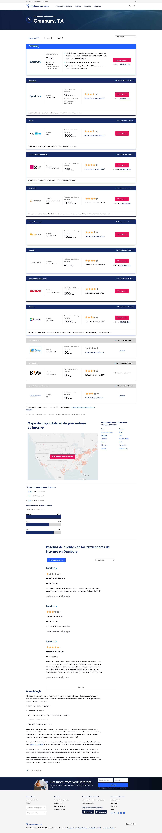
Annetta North (124, 438)
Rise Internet (33, 363)
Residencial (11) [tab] (33, 38)
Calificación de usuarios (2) (94, 398)
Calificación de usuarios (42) (94, 236)
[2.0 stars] (88, 94)
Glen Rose (104, 445)
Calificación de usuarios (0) (94, 352)
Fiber (29, 500)
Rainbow (104, 435)
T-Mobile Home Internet (38, 154)
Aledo (121, 442)
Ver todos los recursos (59, 809)
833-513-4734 (125, 64)
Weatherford (123, 448)
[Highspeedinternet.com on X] (115, 813)
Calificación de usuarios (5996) (94, 98)
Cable (30, 491)
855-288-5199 (125, 265)
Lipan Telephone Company (39, 386)
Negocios (97, 6)
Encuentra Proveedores (64, 6)
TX (32, 770)
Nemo (121, 432)
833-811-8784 (125, 203)
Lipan (120, 435)
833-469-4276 (125, 170)
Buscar (131, 6)
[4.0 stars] (93, 94)
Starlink (31, 250)
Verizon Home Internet (37, 278)
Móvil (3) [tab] (60, 38)
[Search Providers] (44, 808)
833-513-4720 (125, 99)
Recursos (87, 6)
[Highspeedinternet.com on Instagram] (118, 813)
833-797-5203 (125, 322)
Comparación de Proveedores (61, 800)
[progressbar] (43, 517)
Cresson (104, 438)
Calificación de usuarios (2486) (94, 135)
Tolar (102, 429)
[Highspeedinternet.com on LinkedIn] (124, 813)
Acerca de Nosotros (115, 800)
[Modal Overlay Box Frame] (81, 783)
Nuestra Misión (114, 803)
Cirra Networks (34, 340)
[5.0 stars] (96, 94)
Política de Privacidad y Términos (90, 827)
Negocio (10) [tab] (47, 38)
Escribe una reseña (56, 560)
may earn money (32, 1)
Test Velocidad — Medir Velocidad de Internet (93, 800)
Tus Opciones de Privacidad (108, 827)
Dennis (103, 448)
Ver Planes (120, 94)
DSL (29, 496)
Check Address (120, 60)
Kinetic (31, 307)
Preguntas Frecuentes (59, 806)
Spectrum (32, 80)
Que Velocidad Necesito (88, 803)
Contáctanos (114, 806)
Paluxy (103, 442)
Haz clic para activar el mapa (62, 456)
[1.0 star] (85, 94)
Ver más (122, 350)
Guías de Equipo (58, 803)
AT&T (31, 121)
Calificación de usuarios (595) (94, 169)
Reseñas (78, 6)
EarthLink (32, 188)
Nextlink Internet (35, 222)
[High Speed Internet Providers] (37, 6)
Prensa (112, 809)
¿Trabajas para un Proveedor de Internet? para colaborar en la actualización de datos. (55, 414)
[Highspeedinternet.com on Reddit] (121, 813)
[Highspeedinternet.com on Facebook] (111, 813)
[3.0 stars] (91, 94)
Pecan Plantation (106, 432)
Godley (121, 429)
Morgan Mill (122, 445)
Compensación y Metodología (74, 827)
